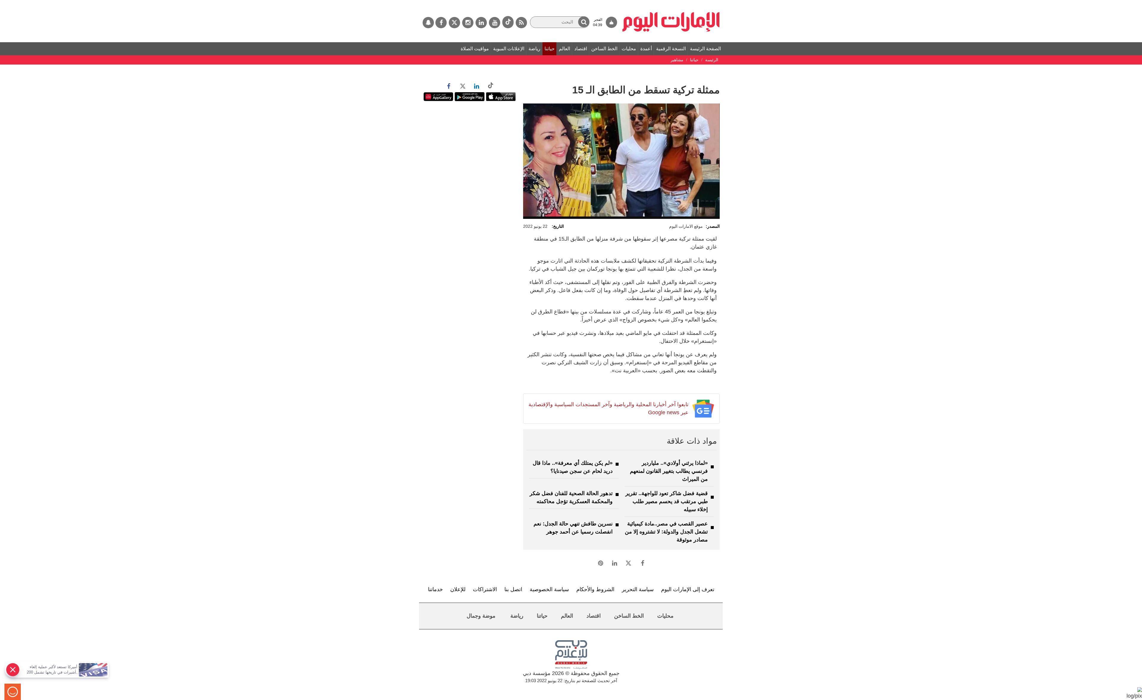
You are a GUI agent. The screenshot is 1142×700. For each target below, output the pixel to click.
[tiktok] (508, 22)
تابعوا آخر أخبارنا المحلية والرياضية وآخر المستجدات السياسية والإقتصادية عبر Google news (608, 408)
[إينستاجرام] (467, 22)
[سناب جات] (428, 22)
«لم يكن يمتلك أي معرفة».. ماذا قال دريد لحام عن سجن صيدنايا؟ (573, 467)
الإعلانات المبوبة (508, 48)
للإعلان (457, 589)
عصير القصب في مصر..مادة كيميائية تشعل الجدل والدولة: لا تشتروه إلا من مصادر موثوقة (666, 532)
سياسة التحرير (638, 589)
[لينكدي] (481, 22)
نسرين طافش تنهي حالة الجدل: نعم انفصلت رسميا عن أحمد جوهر (573, 528)
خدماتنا (435, 589)
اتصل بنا (513, 589)
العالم (564, 48)
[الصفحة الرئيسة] (671, 3)
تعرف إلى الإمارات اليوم (687, 589)
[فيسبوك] (441, 22)
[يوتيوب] (494, 22)
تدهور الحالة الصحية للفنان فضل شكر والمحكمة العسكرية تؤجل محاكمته (571, 497)
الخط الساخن (604, 48)
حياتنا (550, 48)
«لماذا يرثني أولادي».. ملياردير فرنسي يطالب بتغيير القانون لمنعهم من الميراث (669, 471)
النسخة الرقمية (671, 48)
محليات (629, 48)
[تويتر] (454, 22)
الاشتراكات (485, 589)
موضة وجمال (481, 616)
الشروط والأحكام (595, 589)
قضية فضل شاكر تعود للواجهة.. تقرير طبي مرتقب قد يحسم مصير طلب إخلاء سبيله (666, 501)
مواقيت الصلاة (475, 48)
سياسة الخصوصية (549, 589)
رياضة (534, 48)
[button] (583, 21)
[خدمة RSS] (521, 22)
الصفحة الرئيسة (705, 48)
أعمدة (646, 48)
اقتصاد (580, 48)
